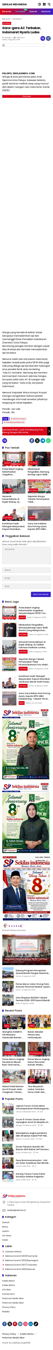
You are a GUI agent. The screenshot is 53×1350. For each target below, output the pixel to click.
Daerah (7, 463)
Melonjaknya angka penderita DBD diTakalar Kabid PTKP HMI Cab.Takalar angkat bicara (31, 1134)
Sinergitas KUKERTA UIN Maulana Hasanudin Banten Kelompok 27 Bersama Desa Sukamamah (12, 1035)
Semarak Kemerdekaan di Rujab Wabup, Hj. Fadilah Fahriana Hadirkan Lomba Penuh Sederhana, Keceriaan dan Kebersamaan (11, 499)
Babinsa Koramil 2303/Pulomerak (21, 1256)
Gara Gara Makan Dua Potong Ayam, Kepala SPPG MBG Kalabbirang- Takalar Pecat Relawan (39, 526)
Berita (32, 517)
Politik (5, 1240)
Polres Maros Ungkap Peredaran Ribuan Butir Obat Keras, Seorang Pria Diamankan (13, 1062)
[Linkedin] (30, 1324)
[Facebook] (31, 440)
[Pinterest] (15, 1324)
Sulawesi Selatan (13, 1251)
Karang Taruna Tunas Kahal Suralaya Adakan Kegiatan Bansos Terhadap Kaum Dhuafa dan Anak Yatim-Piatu (32, 1175)
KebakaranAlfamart (15, 422)
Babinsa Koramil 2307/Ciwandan (21, 1264)
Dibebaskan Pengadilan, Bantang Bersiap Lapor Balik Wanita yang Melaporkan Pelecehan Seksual (38, 472)
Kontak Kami (8, 1294)
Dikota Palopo (19, 418)
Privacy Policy (9, 1307)
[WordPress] (20, 1324)
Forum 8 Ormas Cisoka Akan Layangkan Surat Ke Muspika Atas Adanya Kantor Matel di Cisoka (33, 1121)
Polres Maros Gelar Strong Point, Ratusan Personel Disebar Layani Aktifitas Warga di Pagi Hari (32, 985)
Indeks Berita (8, 1280)
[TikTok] (36, 1324)
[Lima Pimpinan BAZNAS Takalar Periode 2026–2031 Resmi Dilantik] (8, 1000)
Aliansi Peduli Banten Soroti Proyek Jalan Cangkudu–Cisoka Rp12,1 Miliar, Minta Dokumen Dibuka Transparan (12, 1089)
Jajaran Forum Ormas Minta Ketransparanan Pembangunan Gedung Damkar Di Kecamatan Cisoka (32, 1107)
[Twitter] (37, 440)
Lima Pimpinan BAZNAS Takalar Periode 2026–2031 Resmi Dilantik (33, 999)
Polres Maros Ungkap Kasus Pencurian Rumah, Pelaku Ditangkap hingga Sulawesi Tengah (39, 1062)
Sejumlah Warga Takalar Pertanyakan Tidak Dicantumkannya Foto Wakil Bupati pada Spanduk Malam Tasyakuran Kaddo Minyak (39, 499)
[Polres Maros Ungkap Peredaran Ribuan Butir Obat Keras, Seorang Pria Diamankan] (13, 1049)
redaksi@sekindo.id (16, 1210)
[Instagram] (25, 1324)
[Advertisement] (26, 213)
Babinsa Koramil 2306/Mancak (20, 1269)
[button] (39, 4)
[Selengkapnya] (26, 926)
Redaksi (6, 1311)
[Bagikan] (48, 38)
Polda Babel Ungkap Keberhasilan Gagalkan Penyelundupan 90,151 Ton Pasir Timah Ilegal (13, 472)
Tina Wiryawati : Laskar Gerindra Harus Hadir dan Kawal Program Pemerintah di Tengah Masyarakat (39, 1089)
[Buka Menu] (44, 4)
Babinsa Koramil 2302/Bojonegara (21, 1260)
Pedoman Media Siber (13, 1298)
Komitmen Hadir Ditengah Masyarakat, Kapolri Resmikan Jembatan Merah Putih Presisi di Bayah (13, 526)
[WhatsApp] (48, 440)
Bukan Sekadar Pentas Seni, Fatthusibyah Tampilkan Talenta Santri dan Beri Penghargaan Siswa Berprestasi (38, 1035)
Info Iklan (6, 1289)
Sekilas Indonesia (14, 4)
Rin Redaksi (7, 37)
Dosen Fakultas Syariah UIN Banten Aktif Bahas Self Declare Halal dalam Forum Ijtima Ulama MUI (32, 1148)
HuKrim (5, 1231)
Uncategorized (10, 1053)
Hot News (6, 23)
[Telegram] (42, 440)
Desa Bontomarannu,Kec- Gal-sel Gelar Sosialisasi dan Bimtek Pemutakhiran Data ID (32, 1162)
